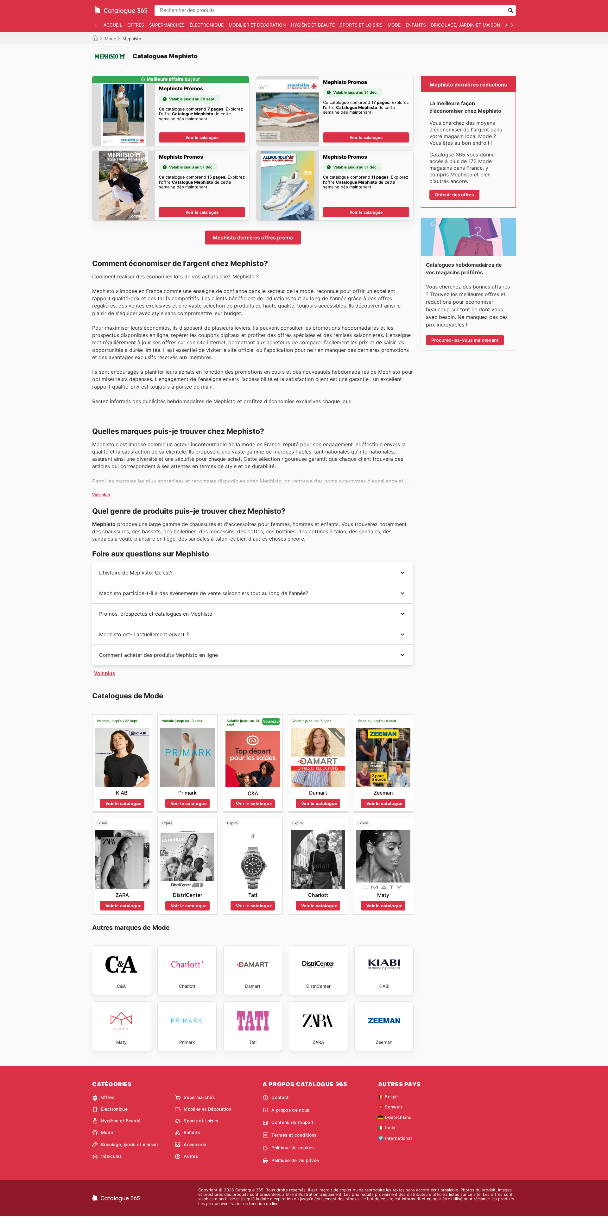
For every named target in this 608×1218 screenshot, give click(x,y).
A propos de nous (290, 1110)
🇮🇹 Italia (387, 1127)
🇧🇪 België (388, 1096)
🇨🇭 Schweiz (390, 1106)
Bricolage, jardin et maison (465, 25)
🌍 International (395, 1138)
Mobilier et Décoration (257, 25)
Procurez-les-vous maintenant (464, 340)
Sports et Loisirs (361, 25)
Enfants (416, 25)
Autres (191, 1156)
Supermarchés (167, 25)
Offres (135, 25)
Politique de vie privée (295, 1160)
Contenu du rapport (292, 1122)
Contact (279, 1097)
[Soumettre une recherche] (511, 10)
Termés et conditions (293, 1135)
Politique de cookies (292, 1147)
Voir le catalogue (202, 137)
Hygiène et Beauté (313, 25)
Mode (394, 25)
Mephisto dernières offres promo (253, 237)
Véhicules (111, 1156)
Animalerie (195, 1144)
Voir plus (101, 494)
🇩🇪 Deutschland (395, 1117)
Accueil (113, 25)
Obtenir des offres (454, 194)
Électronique (207, 25)
